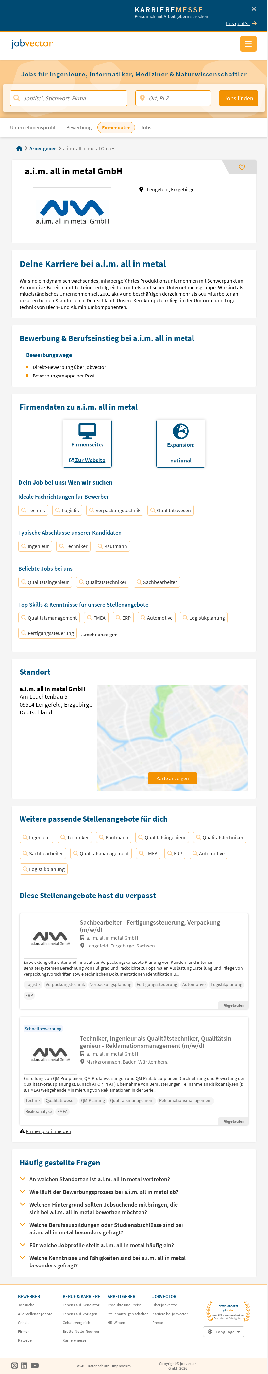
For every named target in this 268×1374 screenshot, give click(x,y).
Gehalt (23, 1322)
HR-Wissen (116, 1322)
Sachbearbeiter (160, 582)
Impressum (121, 1365)
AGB (80, 1365)
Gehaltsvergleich (76, 1322)
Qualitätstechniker (106, 582)
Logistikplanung (207, 617)
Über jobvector (164, 1304)
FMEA (99, 617)
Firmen (24, 1331)
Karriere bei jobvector (170, 1313)
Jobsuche (26, 1304)
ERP (126, 617)
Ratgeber (25, 1340)
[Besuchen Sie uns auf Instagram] (14, 1366)
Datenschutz (98, 1365)
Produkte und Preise (125, 1304)
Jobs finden (238, 98)
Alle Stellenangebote (35, 1313)
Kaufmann (115, 546)
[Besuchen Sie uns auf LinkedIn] (24, 1366)
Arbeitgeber (42, 148)
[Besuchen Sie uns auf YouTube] (35, 1366)
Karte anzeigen (172, 778)
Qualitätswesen (174, 510)
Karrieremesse (74, 1340)
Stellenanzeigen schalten (128, 1313)
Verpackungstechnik (118, 510)
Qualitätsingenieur (48, 582)
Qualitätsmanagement (52, 617)
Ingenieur (38, 546)
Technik (36, 510)
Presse (157, 1322)
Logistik (70, 510)
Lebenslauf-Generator (81, 1304)
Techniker (77, 546)
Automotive (160, 617)
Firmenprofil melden (48, 1131)
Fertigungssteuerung (51, 633)
